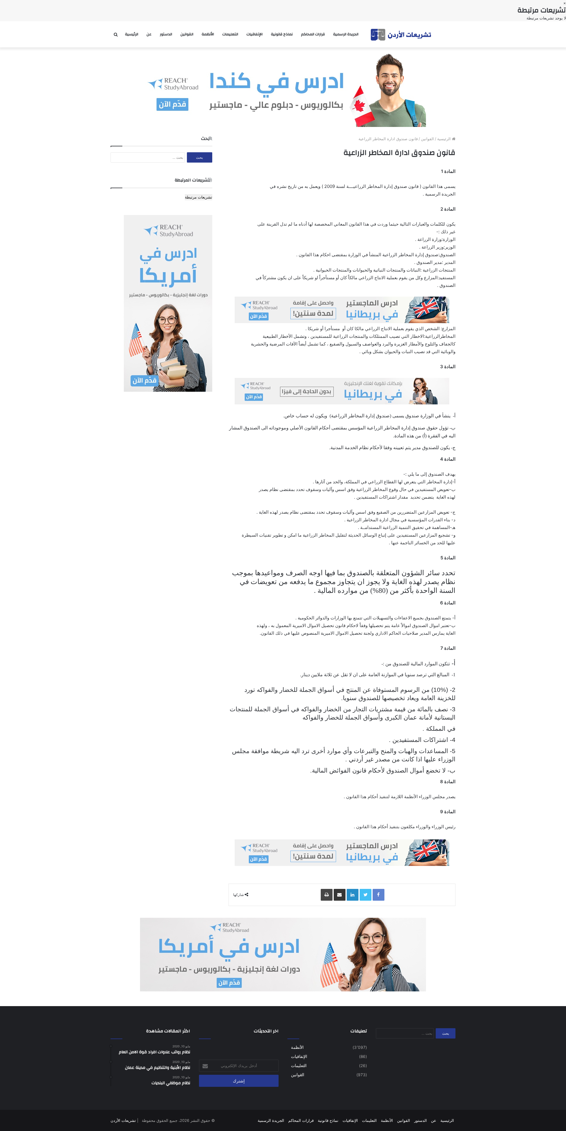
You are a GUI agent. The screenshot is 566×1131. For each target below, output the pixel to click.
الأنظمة (208, 34)
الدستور (166, 34)
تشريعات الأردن (123, 1120)
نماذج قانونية (282, 34)
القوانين (186, 34)
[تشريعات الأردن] (401, 34)
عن (149, 34)
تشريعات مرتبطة (198, 197)
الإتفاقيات (254, 34)
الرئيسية (131, 34)
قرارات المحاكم (313, 34)
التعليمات (230, 34)
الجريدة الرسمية (345, 34)
